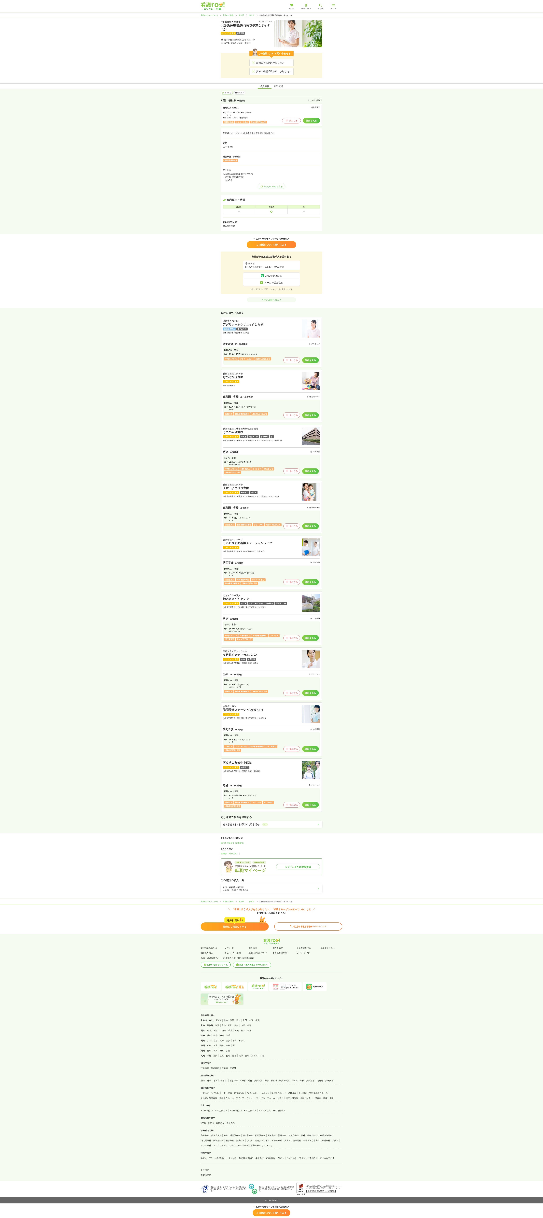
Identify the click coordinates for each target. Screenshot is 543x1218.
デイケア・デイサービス (247, 1098)
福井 (236, 1025)
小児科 (250, 1140)
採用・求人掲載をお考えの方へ (253, 964)
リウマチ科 (206, 1145)
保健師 (225, 1068)
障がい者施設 (292, 1098)
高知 (228, 1050)
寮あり (281, 1158)
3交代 (211, 1123)
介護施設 (303, 1093)
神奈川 (217, 1030)
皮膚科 (287, 1140)
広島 (209, 1045)
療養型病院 (239, 1093)
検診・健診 (284, 1080)
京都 (216, 1040)
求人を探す (278, 948)
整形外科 (230, 1140)
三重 (228, 1035)
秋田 (245, 1020)
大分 (241, 1055)
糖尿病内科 (293, 1135)
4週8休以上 (220, 1158)
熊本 (234, 1055)
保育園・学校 (298, 1080)
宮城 (238, 1020)
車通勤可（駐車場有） (229, 854)
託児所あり (292, 1158)
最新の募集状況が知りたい (270, 62)
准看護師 (215, 1068)
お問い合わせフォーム (217, 964)
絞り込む (228, 92)
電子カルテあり (327, 1158)
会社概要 (205, 1170)
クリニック (264, 1093)
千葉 (230, 1030)
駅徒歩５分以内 (246, 1158)
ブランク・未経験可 (308, 1158)
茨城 (237, 1030)
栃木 (243, 1030)
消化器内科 (248, 1135)
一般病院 (205, 1093)
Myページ (229, 948)
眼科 (268, 1140)
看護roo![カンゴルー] (209, 15)
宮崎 (247, 1055)
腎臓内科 (282, 1135)
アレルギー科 (242, 1145)
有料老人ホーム (226, 1098)
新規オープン (207, 1158)
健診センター (306, 1098)
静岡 (222, 1035)
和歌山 (242, 1040)
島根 (228, 1045)
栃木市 (251, 15)
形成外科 (240, 1140)
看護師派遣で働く (281, 953)
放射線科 (326, 1140)
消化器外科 (206, 1140)
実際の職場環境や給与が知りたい (273, 71)
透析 (250, 1080)
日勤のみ (238, 92)
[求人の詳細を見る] (271, 342)
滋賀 (228, 1040)
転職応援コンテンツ (258, 953)
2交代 (203, 1123)
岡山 (216, 1045)
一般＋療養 (227, 1093)
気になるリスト (328, 948)
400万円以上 (221, 1110)
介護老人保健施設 (209, 1098)
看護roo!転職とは (209, 948)
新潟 (217, 1025)
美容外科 (205, 1135)
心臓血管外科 (326, 1135)
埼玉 (224, 1030)
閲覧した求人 (207, 953)
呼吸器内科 (235, 1135)
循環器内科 (260, 1135)
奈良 (235, 1040)
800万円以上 (279, 1110)
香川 (216, 1050)
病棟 (203, 1080)
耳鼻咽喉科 (277, 1140)
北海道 (218, 1020)
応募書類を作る (304, 948)
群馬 (249, 1030)
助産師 (233, 1068)
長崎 (228, 1055)
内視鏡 (320, 1080)
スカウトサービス (233, 953)
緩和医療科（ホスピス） (262, 1145)
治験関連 (329, 1080)
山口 (235, 1045)
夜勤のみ (231, 1123)
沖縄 (262, 1055)
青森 (226, 1020)
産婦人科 (259, 1140)
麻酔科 (335, 1140)
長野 (249, 1025)
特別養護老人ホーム (318, 1093)
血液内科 (272, 1135)
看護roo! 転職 (228, 15)
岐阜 (216, 1035)
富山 (224, 1025)
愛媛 (222, 1050)
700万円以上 (265, 1110)
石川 (230, 1025)
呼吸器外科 (312, 1135)
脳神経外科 (218, 1140)
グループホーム (268, 1098)
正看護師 (205, 1068)
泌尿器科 (297, 1140)
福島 (258, 1020)
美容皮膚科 (216, 1135)
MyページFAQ (303, 953)
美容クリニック (279, 1093)
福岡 (215, 1055)
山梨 (243, 1025)
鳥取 (222, 1045)
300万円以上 (207, 1110)
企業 (331, 1098)
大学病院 (215, 1093)
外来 (209, 1080)
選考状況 (253, 948)
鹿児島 (254, 1055)
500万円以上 (236, 1110)
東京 (209, 1030)
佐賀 (222, 1055)
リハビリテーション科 (223, 1145)
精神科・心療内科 (311, 1140)
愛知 (209, 1035)
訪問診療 (310, 1080)
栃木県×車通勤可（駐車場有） (233, 843)
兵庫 (222, 1040)
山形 (251, 1020)
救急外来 (234, 1080)
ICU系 (243, 1080)
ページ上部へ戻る (270, 299)
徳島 (209, 1050)
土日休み (233, 1158)
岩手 (232, 1020)
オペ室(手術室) (220, 1080)
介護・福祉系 (271, 1080)
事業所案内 (206, 1175)
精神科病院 (252, 1093)
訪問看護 (258, 1080)
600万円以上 (250, 1110)
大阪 (209, 1040)
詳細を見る (311, 120)
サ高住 (280, 1098)
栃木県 (241, 15)
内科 (226, 1135)
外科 (303, 1135)
